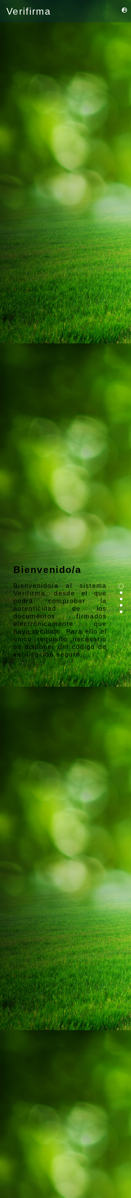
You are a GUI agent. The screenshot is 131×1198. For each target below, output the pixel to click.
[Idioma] (125, 10)
